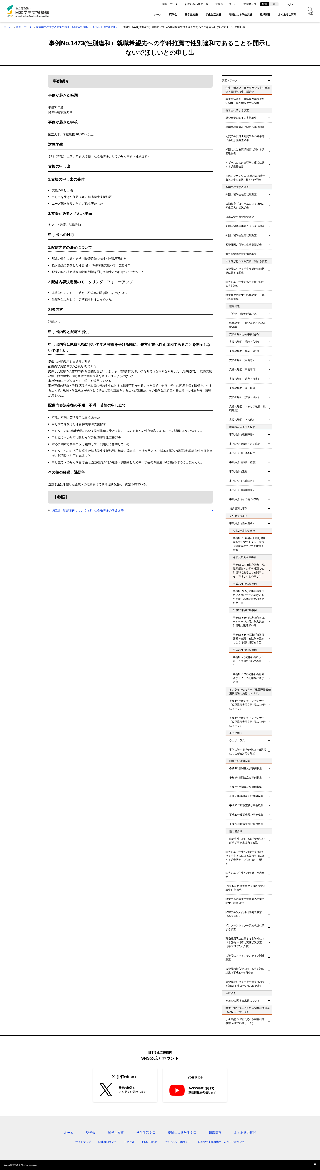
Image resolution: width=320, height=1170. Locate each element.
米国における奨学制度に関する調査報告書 (245, 151)
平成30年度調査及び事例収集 (246, 805)
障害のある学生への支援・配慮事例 (245, 874)
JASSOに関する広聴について (243, 1000)
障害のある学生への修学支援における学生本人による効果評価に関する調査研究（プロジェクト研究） (245, 857)
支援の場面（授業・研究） (244, 350)
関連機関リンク (107, 1141)
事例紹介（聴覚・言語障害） (246, 443)
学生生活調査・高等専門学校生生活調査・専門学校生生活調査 (245, 101)
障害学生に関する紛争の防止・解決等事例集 (62, 27)
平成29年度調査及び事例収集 (246, 814)
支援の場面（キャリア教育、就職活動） (247, 408)
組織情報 (265, 14)
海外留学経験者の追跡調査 (241, 253)
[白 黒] (231, 4)
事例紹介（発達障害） (242, 480)
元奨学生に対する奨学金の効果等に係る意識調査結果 (245, 138)
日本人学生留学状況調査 (240, 216)
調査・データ (170, 4)
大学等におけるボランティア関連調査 (245, 957)
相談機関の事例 (238, 508)
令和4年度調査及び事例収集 (245, 768)
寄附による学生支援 (240, 14)
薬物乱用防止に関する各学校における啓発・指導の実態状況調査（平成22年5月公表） (245, 942)
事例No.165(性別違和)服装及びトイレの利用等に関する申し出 (248, 678)
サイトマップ (83, 1141)
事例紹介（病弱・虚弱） (243, 462)
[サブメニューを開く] (269, 101)
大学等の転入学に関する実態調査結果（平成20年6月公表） (245, 970)
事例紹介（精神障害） (242, 490)
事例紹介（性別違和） (105, 27)
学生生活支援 (213, 14)
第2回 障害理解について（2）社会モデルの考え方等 (88, 510)
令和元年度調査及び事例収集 (246, 796)
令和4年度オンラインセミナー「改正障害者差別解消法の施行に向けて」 (247, 704)
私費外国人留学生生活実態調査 (244, 244)
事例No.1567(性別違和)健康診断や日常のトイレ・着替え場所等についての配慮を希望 (249, 544)
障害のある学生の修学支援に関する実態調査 (245, 283)
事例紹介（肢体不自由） (243, 452)
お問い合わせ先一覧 (196, 4)
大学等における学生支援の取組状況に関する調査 (245, 270)
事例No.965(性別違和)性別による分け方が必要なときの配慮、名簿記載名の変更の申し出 (248, 597)
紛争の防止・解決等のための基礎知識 (247, 324)
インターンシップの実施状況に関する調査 (245, 927)
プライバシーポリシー (178, 1141)
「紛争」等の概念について (244, 313)
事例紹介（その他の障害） (244, 499)
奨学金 (173, 14)
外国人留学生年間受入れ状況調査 (245, 226)
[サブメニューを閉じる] (269, 80)
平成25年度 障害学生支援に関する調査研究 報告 (246, 887)
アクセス (129, 1141)
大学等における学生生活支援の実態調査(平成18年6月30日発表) (245, 983)
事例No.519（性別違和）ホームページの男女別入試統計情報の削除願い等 (249, 621)
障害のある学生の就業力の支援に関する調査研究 (245, 901)
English (290, 4)
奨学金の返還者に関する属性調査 (245, 127)
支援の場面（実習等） (242, 360)
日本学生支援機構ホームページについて (221, 1141)
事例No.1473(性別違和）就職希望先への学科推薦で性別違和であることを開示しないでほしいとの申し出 (249, 570)
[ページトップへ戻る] (315, 1165)
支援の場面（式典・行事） (244, 378)
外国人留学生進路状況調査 (241, 235)
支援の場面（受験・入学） (244, 341)
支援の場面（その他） (242, 419)
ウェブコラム (237, 740)
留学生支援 (191, 14)
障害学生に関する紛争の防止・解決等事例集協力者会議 (247, 840)
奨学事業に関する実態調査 (241, 117)
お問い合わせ (149, 1141)
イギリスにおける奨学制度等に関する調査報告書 (245, 164)
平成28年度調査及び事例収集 (246, 823)
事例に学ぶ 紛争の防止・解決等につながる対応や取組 (247, 751)
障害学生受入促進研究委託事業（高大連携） (244, 914)
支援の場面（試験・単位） (244, 397)
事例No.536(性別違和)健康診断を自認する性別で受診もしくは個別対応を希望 (248, 638)
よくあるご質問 (287, 14)
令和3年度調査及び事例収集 (245, 777)
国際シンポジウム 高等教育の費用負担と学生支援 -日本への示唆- (245, 177)
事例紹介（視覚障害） (242, 434)
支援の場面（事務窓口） (243, 369)
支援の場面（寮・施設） (243, 387)
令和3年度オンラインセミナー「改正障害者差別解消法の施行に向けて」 (247, 721)
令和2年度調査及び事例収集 (245, 786)
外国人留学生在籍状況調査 (241, 194)
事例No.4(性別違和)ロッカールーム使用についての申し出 (249, 661)
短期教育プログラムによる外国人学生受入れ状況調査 (245, 205)
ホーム (157, 14)
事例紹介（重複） (239, 471)
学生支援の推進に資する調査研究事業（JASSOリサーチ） (245, 1021)
